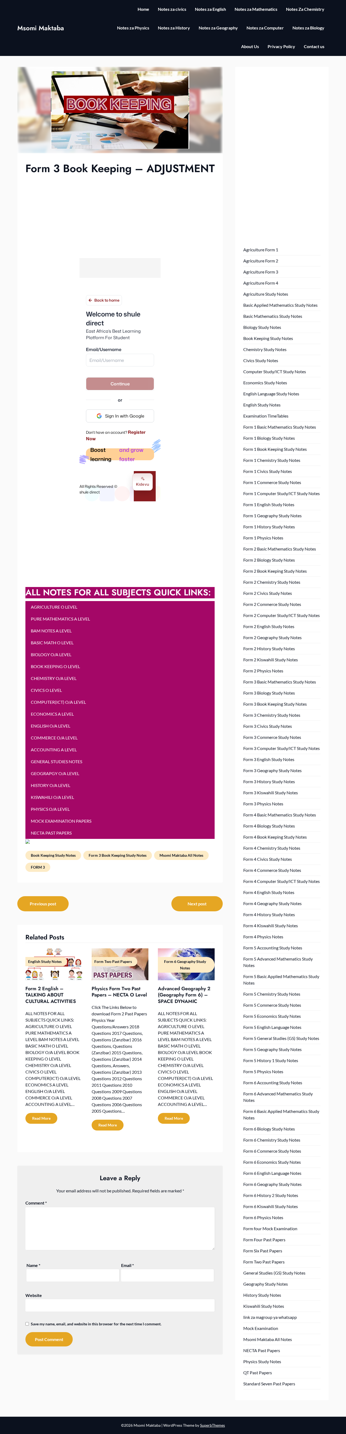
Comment (36, 1202)
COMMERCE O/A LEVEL (54, 737)
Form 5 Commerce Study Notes (272, 1005)
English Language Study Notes (271, 393)
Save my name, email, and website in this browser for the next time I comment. (96, 1324)
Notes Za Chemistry (305, 9)
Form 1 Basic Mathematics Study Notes (279, 426)
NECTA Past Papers (261, 1350)
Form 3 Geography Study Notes (272, 770)
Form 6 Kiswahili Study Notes (270, 1206)
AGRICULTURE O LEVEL (54, 606)
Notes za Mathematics (256, 9)
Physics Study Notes (262, 1361)
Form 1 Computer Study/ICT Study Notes (281, 493)
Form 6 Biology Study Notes (269, 1128)
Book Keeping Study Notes (53, 855)
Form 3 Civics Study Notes (267, 726)
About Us (250, 46)
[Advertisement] (120, 216)
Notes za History (174, 27)
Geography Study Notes (265, 1283)
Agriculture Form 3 (260, 271)
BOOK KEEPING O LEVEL (55, 666)
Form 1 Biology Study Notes (269, 438)
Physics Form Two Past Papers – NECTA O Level (119, 991)
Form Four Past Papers (264, 1239)
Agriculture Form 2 (260, 260)
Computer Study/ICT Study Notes (274, 371)
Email (127, 1265)
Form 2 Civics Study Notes (267, 593)
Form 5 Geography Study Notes (272, 1049)
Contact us (314, 46)
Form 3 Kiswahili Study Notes (270, 792)
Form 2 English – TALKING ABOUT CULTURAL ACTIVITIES (50, 995)
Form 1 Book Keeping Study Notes (275, 449)
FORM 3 (38, 867)
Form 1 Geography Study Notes (272, 515)
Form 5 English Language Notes (272, 1027)
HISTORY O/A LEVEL (50, 785)
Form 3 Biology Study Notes (269, 692)
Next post (197, 903)
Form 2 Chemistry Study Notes (271, 582)
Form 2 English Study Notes (268, 626)
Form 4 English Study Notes (268, 892)
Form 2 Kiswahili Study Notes (270, 659)
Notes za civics (172, 9)
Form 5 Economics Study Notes (272, 1016)
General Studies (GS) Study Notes (274, 1272)
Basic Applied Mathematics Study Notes (280, 305)
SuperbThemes (212, 1425)
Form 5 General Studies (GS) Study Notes (281, 1038)
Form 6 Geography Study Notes (272, 1184)
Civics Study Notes (260, 360)
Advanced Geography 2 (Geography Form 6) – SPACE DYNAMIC (184, 995)
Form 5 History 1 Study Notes (270, 1060)
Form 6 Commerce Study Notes (272, 1150)
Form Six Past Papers (262, 1250)
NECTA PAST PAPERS (51, 832)
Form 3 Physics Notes (263, 803)
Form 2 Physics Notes (263, 670)
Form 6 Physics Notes (263, 1217)
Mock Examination (260, 1328)
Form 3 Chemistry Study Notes (271, 715)
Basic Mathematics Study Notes (272, 316)
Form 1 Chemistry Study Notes (271, 460)
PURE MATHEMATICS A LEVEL (60, 618)
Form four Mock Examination (270, 1228)
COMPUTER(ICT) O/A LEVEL (58, 702)
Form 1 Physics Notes (263, 537)
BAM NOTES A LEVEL (51, 630)
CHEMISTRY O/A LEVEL (53, 678)
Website (33, 1295)
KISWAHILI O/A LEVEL (52, 797)
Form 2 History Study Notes (269, 648)
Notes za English (210, 9)
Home (143, 9)
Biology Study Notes (262, 327)
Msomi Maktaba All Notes (181, 855)
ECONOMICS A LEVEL (52, 713)
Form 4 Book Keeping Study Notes (275, 836)
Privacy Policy (281, 46)
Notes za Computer (265, 27)
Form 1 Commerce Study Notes (272, 482)
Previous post (43, 903)
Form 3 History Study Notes (269, 781)
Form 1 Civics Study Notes (267, 471)
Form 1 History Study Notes (269, 526)
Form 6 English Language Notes (272, 1173)
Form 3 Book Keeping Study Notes (118, 855)
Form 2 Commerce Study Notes (272, 604)
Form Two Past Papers (264, 1261)
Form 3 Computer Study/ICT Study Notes (281, 748)
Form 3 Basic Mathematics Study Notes (279, 681)
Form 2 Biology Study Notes (269, 559)
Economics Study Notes (265, 382)
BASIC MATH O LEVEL (52, 642)
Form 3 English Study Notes (268, 759)
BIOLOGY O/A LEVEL (51, 654)
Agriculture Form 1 (260, 249)
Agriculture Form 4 (260, 282)
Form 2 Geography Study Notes (272, 637)
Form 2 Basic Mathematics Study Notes (279, 548)
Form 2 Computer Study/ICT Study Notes (281, 615)
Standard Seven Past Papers (269, 1383)
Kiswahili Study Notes (263, 1306)
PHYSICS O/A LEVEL (50, 809)
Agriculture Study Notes (265, 293)
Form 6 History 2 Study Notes (270, 1195)
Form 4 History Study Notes (269, 914)
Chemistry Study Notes (265, 349)
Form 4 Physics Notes (263, 936)
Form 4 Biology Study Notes (269, 825)
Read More (41, 1118)
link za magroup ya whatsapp (270, 1317)
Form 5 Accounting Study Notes (272, 947)
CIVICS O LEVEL (46, 690)
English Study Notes (262, 404)
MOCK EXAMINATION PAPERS (61, 820)
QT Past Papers (257, 1372)
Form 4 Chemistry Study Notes (271, 848)
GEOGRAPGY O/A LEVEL (55, 773)
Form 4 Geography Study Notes (272, 903)
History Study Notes (262, 1295)
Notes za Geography (218, 27)
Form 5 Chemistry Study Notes (271, 993)
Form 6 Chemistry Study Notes (271, 1139)
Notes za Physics (133, 27)
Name (33, 1265)
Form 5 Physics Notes (263, 1071)
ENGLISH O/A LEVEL (50, 725)
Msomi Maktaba (40, 28)
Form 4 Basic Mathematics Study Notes (279, 814)
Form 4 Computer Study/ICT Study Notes (281, 881)
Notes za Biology (308, 27)
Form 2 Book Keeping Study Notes (275, 570)
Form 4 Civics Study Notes (267, 859)
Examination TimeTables (265, 415)
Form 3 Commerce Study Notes (272, 737)
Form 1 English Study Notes (268, 504)
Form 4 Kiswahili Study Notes (270, 925)
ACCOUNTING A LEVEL (54, 749)
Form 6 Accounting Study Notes (272, 1082)
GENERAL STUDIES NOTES (56, 761)
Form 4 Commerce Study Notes (272, 870)
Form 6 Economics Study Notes (272, 1162)
